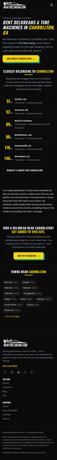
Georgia (16, 18)
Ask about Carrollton (21, 58)
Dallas (10, 299)
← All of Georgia (11, 316)
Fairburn (44, 299)
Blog (5, 391)
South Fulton (13, 304)
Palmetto (12, 293)
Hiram (26, 299)
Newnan (29, 288)
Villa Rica (11, 288)
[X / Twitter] (31, 372)
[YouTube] (18, 372)
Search (6, 418)
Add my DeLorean (28, 255)
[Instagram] (11, 372)
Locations (7, 18)
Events (6, 383)
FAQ (4, 395)
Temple (28, 282)
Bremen (11, 282)
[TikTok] (25, 372)
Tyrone (33, 304)
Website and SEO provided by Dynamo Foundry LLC (24, 453)
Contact (7, 414)
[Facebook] (5, 372)
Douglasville (32, 293)
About (6, 406)
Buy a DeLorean (10, 410)
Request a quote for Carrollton (25, 170)
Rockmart (12, 310)
